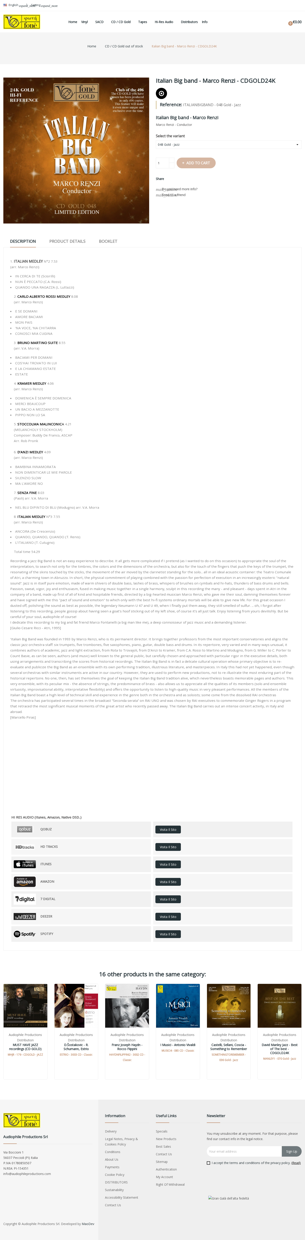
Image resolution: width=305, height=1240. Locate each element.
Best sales (163, 1146)
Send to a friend (171, 195)
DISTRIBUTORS (116, 1182)
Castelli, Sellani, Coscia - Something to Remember (228, 1047)
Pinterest (185, 178)
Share (170, 178)
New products (166, 1139)
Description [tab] (23, 241)
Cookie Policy (114, 1175)
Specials (161, 1131)
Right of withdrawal (170, 1184)
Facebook (279, 6)
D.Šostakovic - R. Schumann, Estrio (76, 1047)
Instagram (298, 6)
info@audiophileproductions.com (27, 1174)
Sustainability (114, 1190)
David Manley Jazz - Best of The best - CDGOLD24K (280, 1049)
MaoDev (88, 1224)
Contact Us (113, 1205)
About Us (111, 1159)
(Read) (296, 1163)
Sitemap (162, 1162)
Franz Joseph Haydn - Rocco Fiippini (127, 1047)
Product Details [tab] (67, 241)
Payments (112, 1167)
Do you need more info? (177, 189)
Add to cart (198, 162)
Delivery (111, 1131)
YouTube (288, 6)
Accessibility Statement (121, 1197)
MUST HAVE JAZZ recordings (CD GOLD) (25, 1047)
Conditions (112, 1152)
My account (164, 1177)
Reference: (171, 104)
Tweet (178, 178)
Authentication (166, 1169)
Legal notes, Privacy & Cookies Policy (121, 1141)
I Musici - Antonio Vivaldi (177, 1045)
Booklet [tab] (108, 241)
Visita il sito (168, 829)
